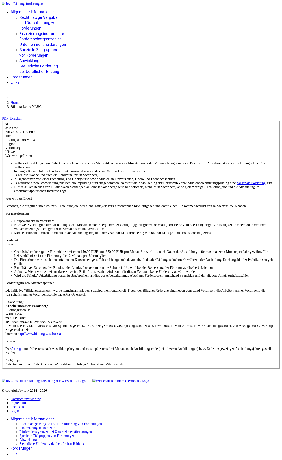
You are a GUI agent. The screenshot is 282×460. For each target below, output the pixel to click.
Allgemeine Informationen (33, 12)
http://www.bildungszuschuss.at (40, 334)
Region (10, 144)
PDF (5, 118)
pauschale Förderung (251, 183)
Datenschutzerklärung (26, 399)
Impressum (18, 403)
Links (15, 82)
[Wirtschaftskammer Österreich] (120, 381)
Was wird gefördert (18, 156)
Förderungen (21, 77)
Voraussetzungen (17, 213)
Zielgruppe (12, 360)
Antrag (16, 349)
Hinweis (11, 152)
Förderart (11, 240)
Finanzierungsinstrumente (41, 34)
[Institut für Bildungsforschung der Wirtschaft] (44, 381)
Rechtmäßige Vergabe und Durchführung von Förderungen (38, 22)
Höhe (9, 244)
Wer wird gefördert (18, 198)
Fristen (10, 341)
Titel (8, 136)
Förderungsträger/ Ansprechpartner (29, 283)
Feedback (17, 407)
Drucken (16, 118)
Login (15, 411)
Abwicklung (29, 61)
